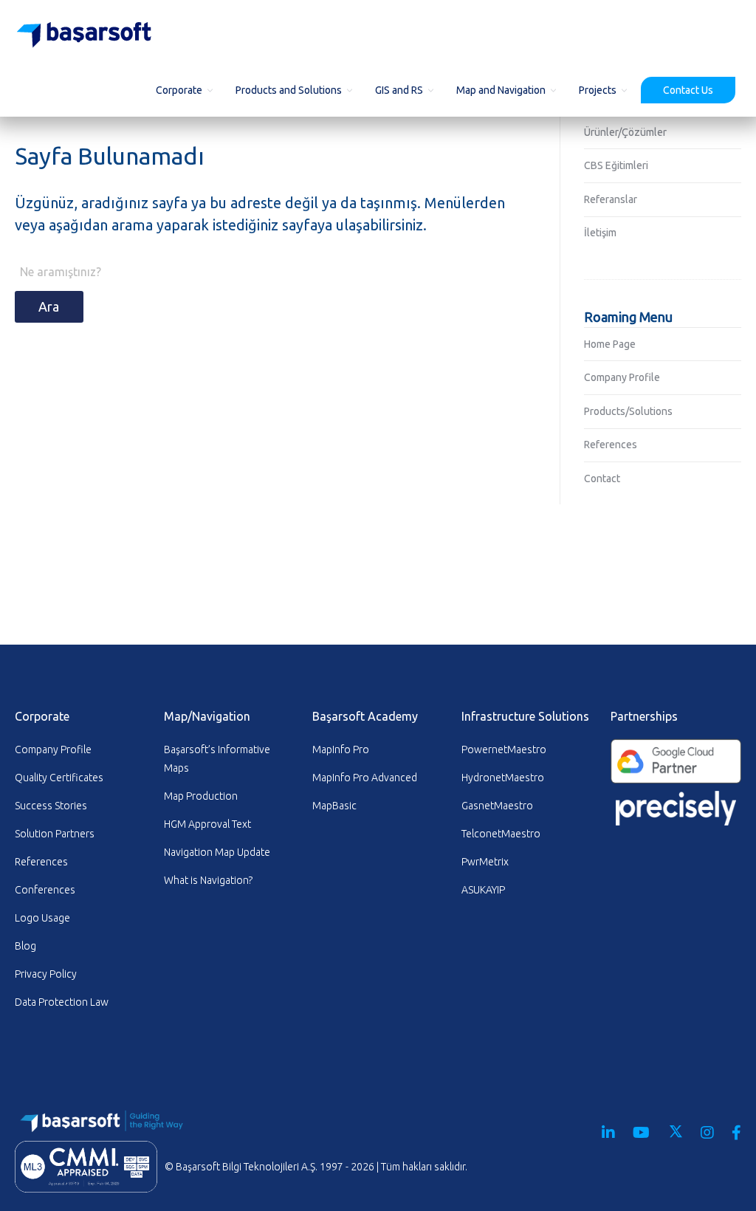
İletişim (600, 233)
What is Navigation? (208, 880)
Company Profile (622, 377)
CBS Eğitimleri (616, 165)
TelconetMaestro (500, 834)
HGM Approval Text (207, 824)
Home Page (610, 344)
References (610, 444)
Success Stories (51, 806)
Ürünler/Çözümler (625, 132)
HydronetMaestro (502, 777)
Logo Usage (42, 918)
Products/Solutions (628, 411)
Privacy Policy (46, 974)
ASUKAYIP (483, 890)
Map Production (201, 796)
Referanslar (610, 199)
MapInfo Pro (340, 749)
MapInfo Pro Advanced (364, 777)
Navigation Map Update (217, 852)
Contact (602, 478)
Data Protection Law (62, 1002)
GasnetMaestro (497, 806)
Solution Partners (54, 834)
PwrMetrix (485, 862)
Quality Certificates (59, 777)
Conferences (45, 890)
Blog (25, 946)
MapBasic (334, 806)
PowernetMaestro (503, 749)
